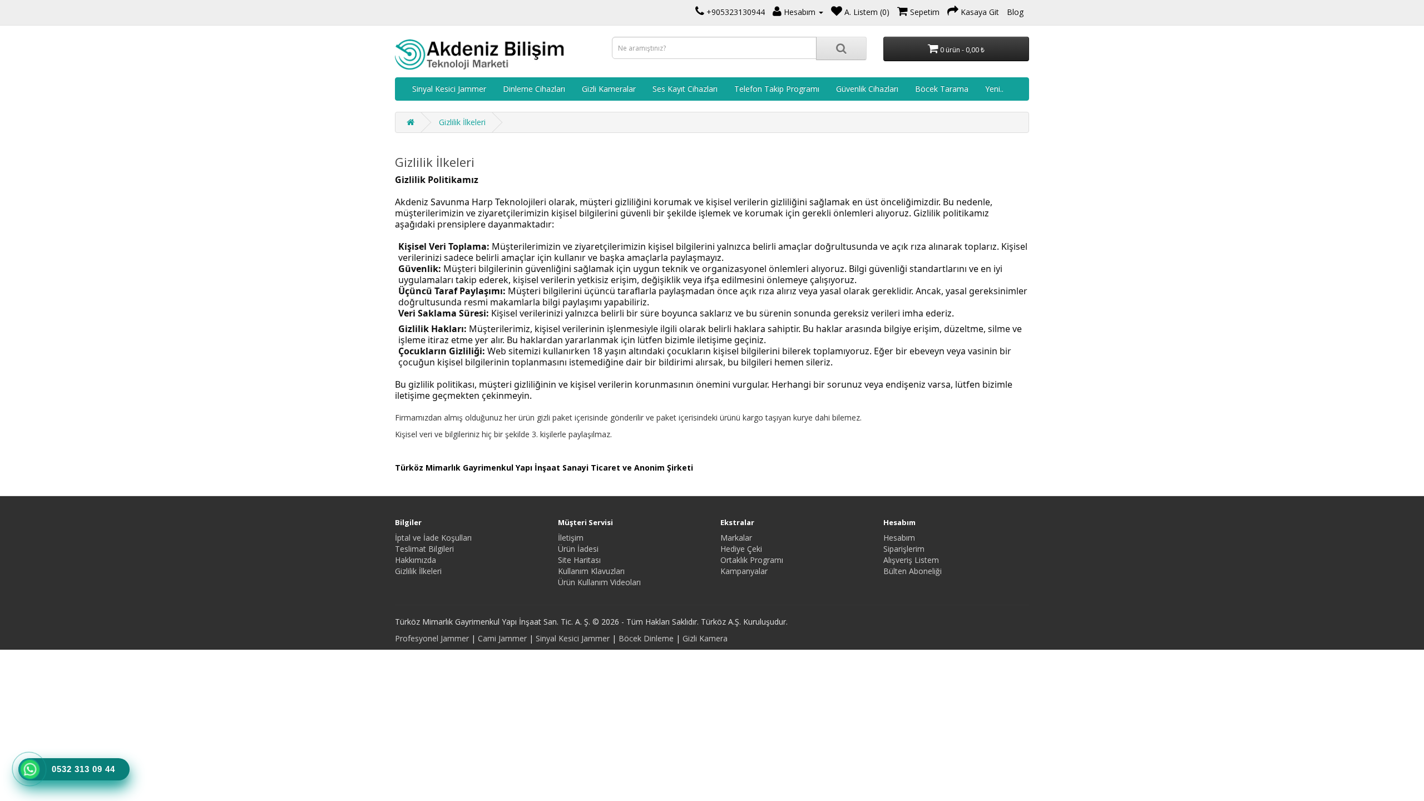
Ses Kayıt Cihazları (685, 88)
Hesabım (899, 537)
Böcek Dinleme (646, 638)
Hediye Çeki (741, 548)
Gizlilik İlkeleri (462, 122)
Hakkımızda (415, 560)
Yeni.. (994, 88)
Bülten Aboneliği (912, 571)
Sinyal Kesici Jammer (449, 88)
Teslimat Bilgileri (424, 548)
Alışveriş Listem (911, 560)
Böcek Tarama (941, 88)
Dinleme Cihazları (534, 88)
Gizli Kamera (705, 638)
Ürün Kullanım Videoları (599, 582)
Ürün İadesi (578, 548)
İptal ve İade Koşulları (433, 537)
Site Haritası (579, 560)
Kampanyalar (744, 571)
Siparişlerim (903, 548)
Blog (1015, 12)
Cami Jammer (502, 638)
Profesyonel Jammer (432, 638)
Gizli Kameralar (609, 88)
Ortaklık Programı (751, 560)
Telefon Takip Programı (776, 88)
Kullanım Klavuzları (591, 571)
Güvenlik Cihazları (867, 88)
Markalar (736, 537)
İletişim (571, 537)
